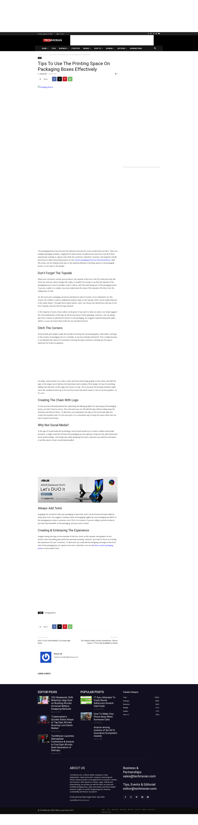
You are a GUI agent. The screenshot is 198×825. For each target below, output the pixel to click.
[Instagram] (151, 33)
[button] (155, 48)
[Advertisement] (69, 16)
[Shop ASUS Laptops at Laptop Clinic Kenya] (78, 490)
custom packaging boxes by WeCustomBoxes (92, 260)
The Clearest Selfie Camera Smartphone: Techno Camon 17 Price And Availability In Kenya (99, 642)
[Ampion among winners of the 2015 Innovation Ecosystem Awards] (86, 730)
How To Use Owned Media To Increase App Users (54, 642)
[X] (153, 33)
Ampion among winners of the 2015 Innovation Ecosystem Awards (105, 731)
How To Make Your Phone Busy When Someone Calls (104, 716)
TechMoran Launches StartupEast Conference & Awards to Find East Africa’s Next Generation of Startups (62, 743)
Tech (39, 58)
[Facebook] (148, 33)
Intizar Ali (43, 74)
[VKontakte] (142, 797)
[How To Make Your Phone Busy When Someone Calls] (86, 716)
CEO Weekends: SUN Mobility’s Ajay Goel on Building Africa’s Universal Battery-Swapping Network (62, 703)
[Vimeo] (156, 33)
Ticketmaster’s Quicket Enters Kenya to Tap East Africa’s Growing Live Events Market (62, 722)
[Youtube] (159, 33)
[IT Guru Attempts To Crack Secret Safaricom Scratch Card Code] (86, 700)
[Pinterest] (65, 79)
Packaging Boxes (50, 613)
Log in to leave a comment (48, 677)
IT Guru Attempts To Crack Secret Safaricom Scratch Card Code (104, 701)
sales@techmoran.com (79, 800)
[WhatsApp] (70, 79)
